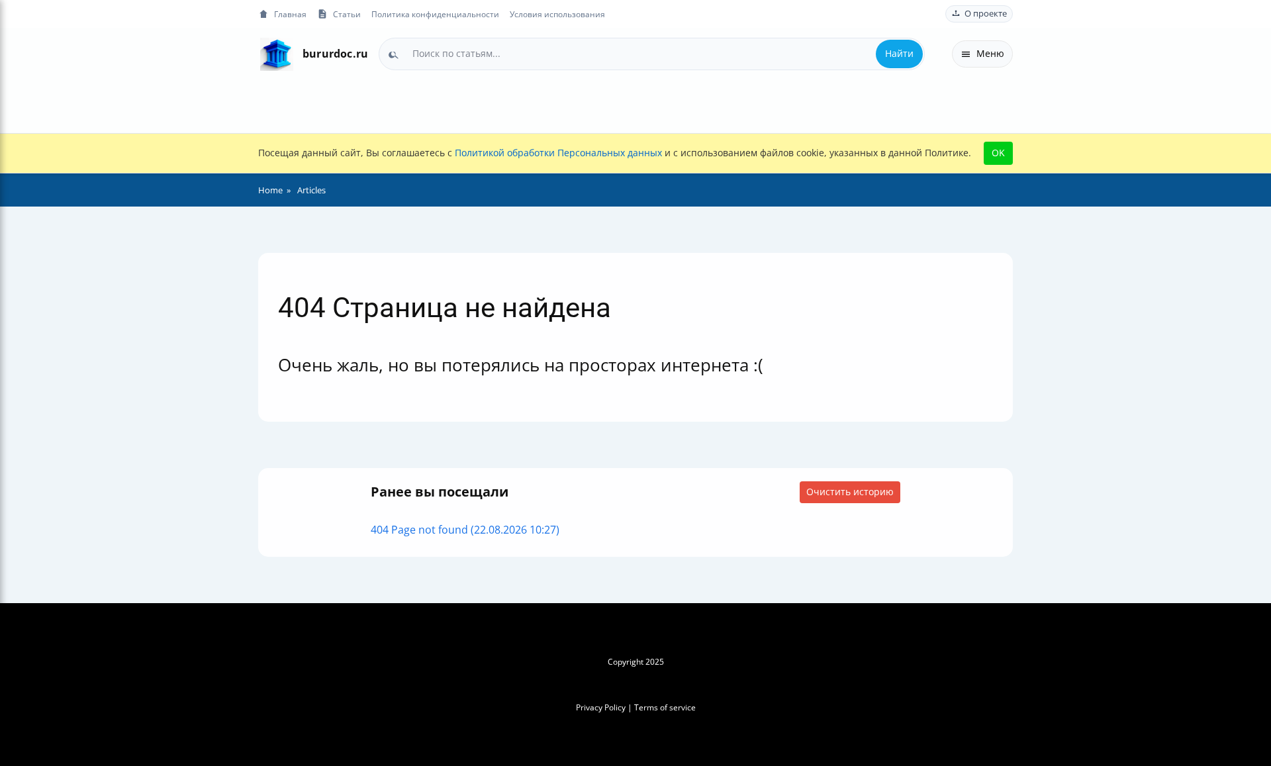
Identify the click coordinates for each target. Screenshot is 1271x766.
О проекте (986, 13)
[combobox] (652, 54)
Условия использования (557, 14)
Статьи (347, 14)
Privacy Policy (601, 707)
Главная (290, 14)
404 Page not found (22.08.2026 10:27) (465, 529)
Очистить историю (850, 491)
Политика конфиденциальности (435, 14)
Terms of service (665, 707)
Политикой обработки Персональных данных (558, 152)
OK (998, 152)
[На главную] (276, 54)
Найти (899, 53)
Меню (990, 53)
